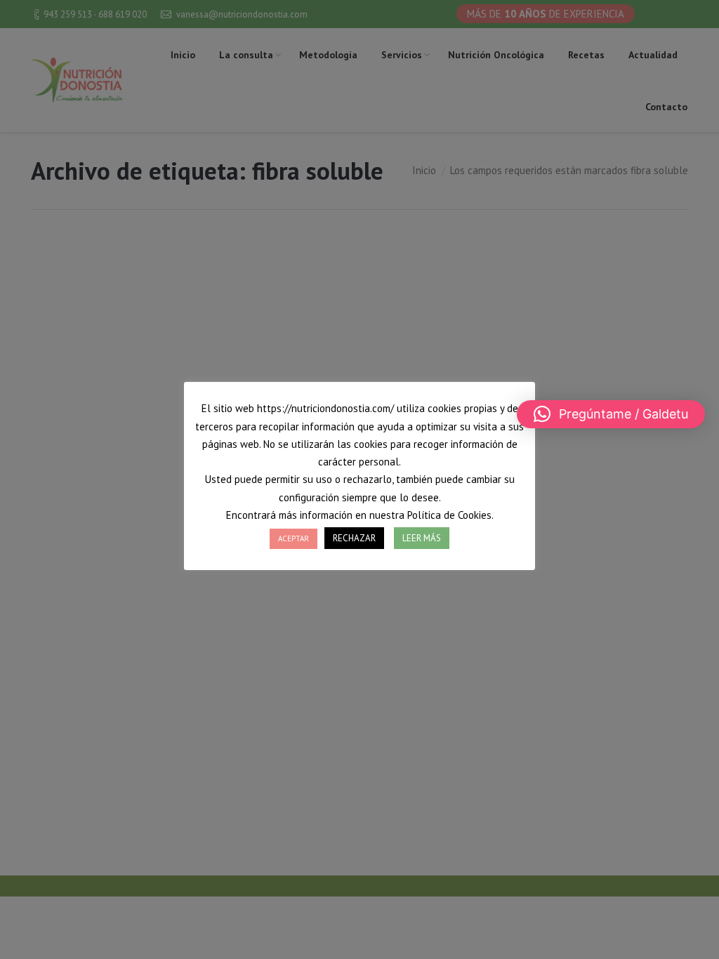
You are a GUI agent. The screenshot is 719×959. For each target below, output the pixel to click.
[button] (611, 414)
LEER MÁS (421, 538)
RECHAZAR (354, 538)
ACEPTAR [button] (293, 538)
